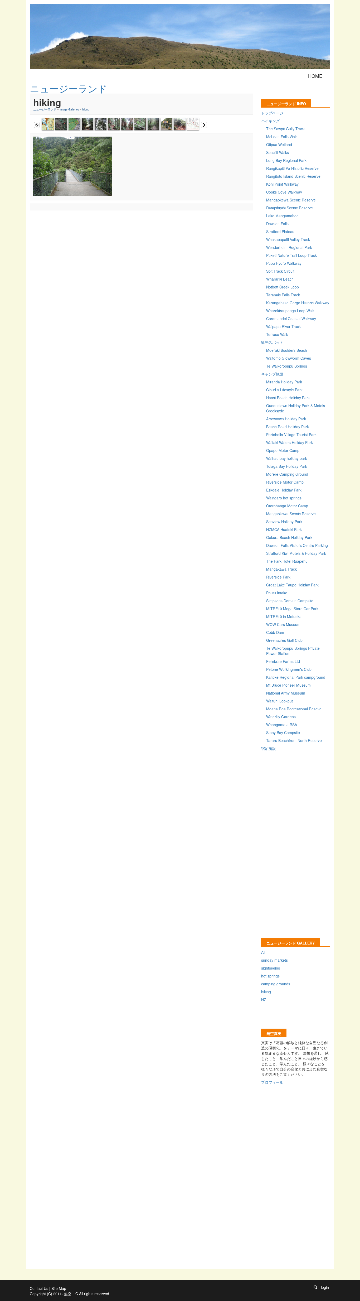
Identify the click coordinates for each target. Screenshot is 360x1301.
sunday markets (274, 960)
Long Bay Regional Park (286, 160)
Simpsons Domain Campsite (289, 600)
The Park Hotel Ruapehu (287, 561)
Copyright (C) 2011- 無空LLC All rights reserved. (70, 1293)
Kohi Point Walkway (282, 184)
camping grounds (275, 983)
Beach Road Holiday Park (287, 426)
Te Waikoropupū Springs (286, 366)
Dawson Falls (277, 223)
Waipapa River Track (283, 326)
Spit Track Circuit (280, 271)
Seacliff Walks (277, 152)
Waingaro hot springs (283, 497)
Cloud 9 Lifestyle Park (284, 389)
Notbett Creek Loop (282, 287)
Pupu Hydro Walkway (283, 263)
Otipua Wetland (279, 144)
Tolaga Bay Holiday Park (286, 466)
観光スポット (272, 342)
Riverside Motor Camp (285, 482)
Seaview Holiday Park (284, 521)
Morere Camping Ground (287, 474)
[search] (315, 1287)
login (325, 1287)
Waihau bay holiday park (286, 458)
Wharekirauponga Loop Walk (290, 310)
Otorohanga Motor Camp (287, 505)
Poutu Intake (276, 592)
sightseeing (270, 968)
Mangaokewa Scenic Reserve (291, 200)
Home (315, 75)
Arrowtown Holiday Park (286, 418)
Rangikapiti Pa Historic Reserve (292, 168)
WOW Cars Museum (283, 624)
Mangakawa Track (281, 569)
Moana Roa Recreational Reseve (294, 708)
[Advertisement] (126, 225)
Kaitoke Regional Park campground (295, 677)
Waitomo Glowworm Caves (288, 358)
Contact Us (39, 1288)
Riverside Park (278, 577)
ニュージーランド (44, 109)
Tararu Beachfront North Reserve (294, 740)
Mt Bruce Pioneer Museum (288, 685)
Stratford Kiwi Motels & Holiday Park (296, 553)
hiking (85, 109)
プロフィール (272, 1082)
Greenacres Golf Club (284, 640)
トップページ (272, 112)
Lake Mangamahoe (282, 215)
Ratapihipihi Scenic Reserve (289, 207)
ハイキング (270, 120)
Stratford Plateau (280, 231)
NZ (263, 999)
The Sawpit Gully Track (285, 128)
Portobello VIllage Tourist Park (291, 434)
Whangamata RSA (281, 724)
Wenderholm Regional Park (289, 247)
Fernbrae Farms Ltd (283, 661)
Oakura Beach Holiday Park (289, 537)
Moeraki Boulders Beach (286, 350)
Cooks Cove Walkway (284, 192)
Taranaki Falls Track (283, 294)
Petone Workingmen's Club (289, 669)
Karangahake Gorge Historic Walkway (297, 302)
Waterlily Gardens (281, 716)
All (263, 952)
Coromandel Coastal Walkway (291, 318)
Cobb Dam (275, 632)
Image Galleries (69, 109)
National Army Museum (285, 693)
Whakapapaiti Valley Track (288, 239)
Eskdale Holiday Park (283, 490)
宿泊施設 (268, 748)
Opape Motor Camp (282, 450)
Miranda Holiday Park (284, 381)
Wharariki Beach (280, 279)
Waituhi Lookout (279, 700)
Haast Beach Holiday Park (288, 397)
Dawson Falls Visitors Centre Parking (297, 545)
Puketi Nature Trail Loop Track (291, 255)
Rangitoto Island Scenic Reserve (293, 176)
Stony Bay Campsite (283, 732)
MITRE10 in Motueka (283, 616)
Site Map (58, 1288)
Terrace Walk (277, 334)
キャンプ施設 (272, 374)
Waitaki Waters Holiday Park (289, 442)
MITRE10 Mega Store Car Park (292, 608)
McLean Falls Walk (282, 136)
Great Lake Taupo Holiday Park (292, 584)
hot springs (270, 976)
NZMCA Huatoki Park (284, 529)
